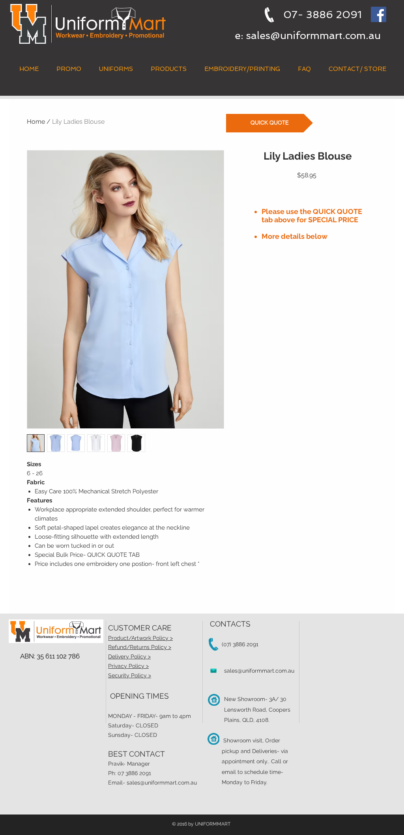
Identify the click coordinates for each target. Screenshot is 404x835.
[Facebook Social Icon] (378, 14)
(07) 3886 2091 (240, 644)
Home (36, 121)
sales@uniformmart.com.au (313, 35)
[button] (168, 69)
